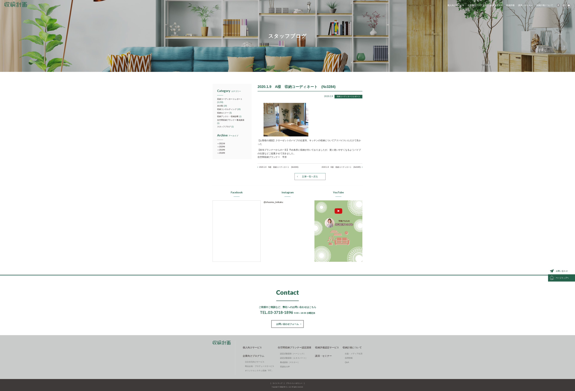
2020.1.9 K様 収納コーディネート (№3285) (341, 167)
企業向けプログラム (477, 5)
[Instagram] (563, 5)
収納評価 (510, 5)
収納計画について (544, 5)
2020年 (222, 147)
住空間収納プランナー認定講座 (294, 347)
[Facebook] (558, 5)
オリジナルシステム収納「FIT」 (259, 370)
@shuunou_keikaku (273, 202)
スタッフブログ (224, 126)
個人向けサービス (455, 5)
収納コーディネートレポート (229, 99)
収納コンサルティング (227, 109)
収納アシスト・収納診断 (228, 116)
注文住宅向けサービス (254, 362)
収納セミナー (223, 113)
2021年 (222, 143)
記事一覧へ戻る (310, 176)
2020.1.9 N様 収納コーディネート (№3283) (278, 167)
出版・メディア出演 (353, 354)
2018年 (222, 153)
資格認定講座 (496, 5)
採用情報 (349, 358)
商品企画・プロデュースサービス (259, 366)
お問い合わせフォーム (287, 324)
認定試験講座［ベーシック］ (292, 354)
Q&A (347, 362)
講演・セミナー (525, 5)
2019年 (222, 150)
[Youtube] (569, 5)
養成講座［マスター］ (289, 362)
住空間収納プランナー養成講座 (230, 120)
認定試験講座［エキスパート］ (293, 358)
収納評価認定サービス (327, 347)
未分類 (220, 106)
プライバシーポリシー (294, 383)
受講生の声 (285, 367)
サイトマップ (277, 383)
